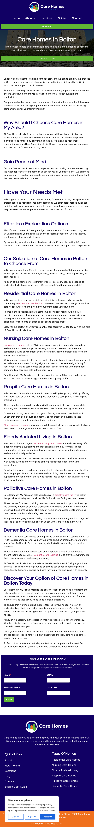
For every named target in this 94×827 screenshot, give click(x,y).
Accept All (48, 817)
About (29, 18)
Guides (62, 18)
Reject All (32, 817)
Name (7, 675)
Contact (77, 18)
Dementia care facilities (46, 555)
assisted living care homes (48, 443)
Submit (9, 699)
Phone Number (12, 687)
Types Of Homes (64, 753)
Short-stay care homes (16, 425)
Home (16, 18)
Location (53, 687)
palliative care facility (65, 495)
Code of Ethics (63, 814)
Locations (46, 18)
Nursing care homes (14, 345)
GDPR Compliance (81, 814)
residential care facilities (31, 303)
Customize (16, 817)
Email (50, 675)
